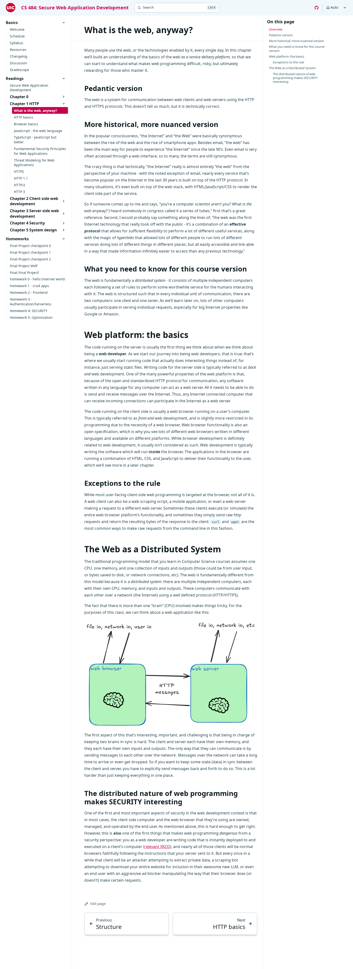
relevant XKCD (157, 846)
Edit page (98, 903)
